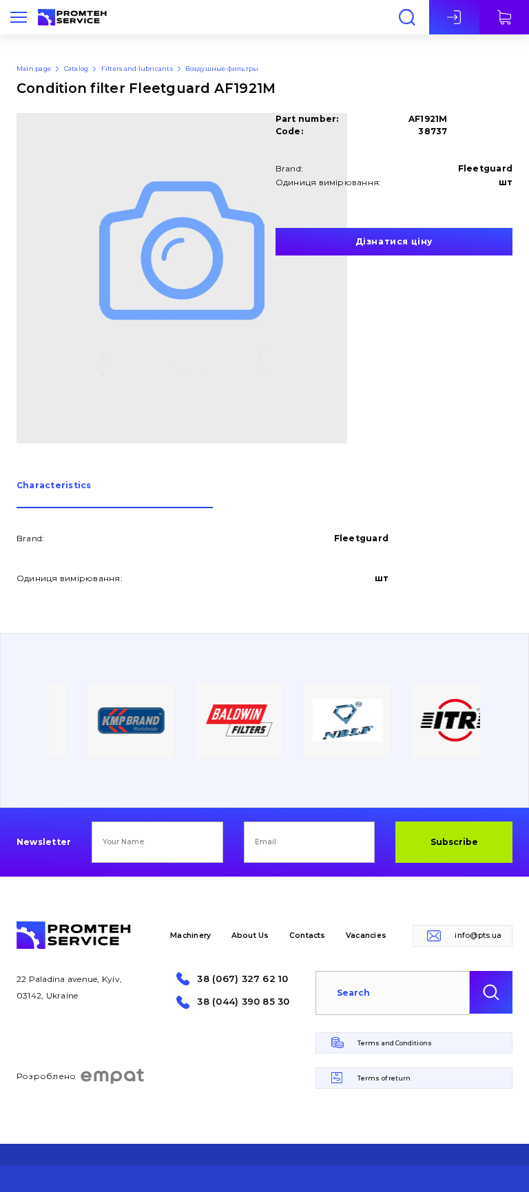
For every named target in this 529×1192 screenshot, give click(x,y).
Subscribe (454, 842)
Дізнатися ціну (394, 241)
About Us (250, 935)
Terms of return (384, 1078)
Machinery (190, 935)
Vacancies (366, 935)
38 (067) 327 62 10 (242, 978)
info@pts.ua (478, 935)
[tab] (115, 494)
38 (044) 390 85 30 (243, 1001)
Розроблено (46, 1076)
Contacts (307, 935)
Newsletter (44, 842)
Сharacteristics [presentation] (54, 485)
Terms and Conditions (394, 1043)
